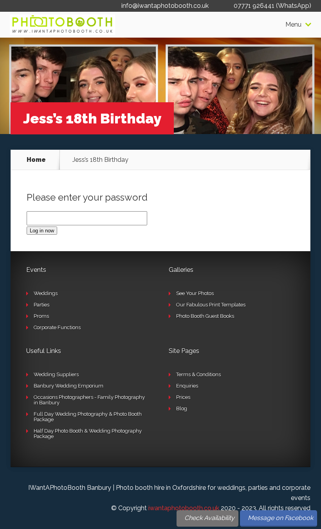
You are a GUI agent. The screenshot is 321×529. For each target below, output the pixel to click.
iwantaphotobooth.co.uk (183, 508)
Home (36, 160)
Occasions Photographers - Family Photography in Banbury (89, 400)
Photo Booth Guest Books (205, 316)
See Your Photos (195, 293)
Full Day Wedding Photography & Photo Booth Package (88, 416)
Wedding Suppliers (56, 374)
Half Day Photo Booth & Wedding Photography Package (88, 433)
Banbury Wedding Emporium (68, 386)
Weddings (46, 293)
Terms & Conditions (198, 374)
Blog (181, 408)
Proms (41, 316)
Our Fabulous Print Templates (210, 305)
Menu (293, 25)
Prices (183, 397)
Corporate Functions (57, 327)
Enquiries (187, 386)
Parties (41, 305)
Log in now (42, 231)
